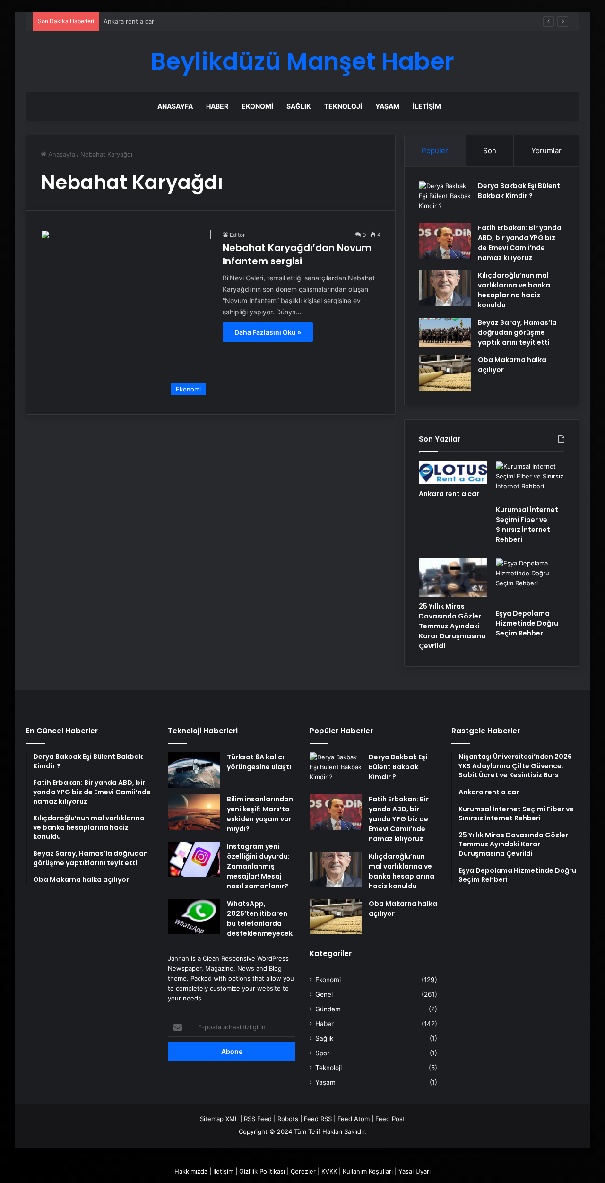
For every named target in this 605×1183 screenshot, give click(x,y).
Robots (287, 1118)
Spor (322, 1053)
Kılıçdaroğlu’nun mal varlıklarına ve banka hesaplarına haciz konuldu (514, 290)
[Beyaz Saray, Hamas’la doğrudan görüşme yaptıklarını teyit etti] (445, 332)
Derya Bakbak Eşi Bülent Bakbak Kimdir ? (519, 190)
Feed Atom (353, 1118)
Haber (217, 106)
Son (489, 150)
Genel (324, 994)
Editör (237, 234)
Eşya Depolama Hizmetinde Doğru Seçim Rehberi (527, 623)
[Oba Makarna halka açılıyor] (445, 373)
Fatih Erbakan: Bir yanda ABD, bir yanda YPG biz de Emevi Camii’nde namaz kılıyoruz (520, 242)
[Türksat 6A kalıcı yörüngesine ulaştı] (194, 770)
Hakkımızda (190, 1171)
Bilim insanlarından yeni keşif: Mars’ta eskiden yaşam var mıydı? (260, 814)
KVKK (329, 1171)
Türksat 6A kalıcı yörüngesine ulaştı (259, 762)
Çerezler (303, 1171)
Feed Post (390, 1118)
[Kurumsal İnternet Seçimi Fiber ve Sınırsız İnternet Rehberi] (530, 480)
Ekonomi (257, 106)
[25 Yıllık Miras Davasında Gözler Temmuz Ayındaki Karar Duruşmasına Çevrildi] (453, 577)
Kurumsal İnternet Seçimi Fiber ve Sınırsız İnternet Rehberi (527, 524)
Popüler (435, 150)
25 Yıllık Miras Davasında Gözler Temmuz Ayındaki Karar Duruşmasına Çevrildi (452, 626)
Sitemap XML (219, 1118)
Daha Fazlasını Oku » (267, 332)
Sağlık (298, 106)
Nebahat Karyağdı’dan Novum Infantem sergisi (297, 254)
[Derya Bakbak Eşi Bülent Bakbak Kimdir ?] (445, 199)
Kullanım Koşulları (368, 1171)
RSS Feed (258, 1118)
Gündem (328, 1009)
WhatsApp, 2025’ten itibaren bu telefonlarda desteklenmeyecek (260, 918)
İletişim (427, 106)
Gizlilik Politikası (262, 1171)
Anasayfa (175, 106)
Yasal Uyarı (414, 1171)
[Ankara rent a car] (453, 472)
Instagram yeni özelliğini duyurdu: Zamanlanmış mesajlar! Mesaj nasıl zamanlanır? (258, 866)
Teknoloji (343, 106)
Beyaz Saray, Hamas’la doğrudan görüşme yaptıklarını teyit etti (517, 332)
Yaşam (387, 106)
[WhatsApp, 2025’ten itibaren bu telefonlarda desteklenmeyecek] (194, 916)
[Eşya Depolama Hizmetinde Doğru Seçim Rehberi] (530, 581)
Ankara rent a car (449, 493)
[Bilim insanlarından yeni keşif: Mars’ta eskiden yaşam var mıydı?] (194, 812)
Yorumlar (546, 150)
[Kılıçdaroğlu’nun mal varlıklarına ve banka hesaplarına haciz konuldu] (445, 288)
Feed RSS (318, 1118)
